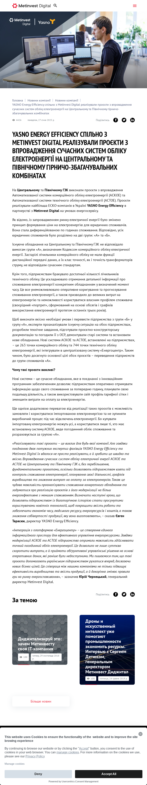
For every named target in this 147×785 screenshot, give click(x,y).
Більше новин (41, 701)
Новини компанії (39, 100)
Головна (17, 100)
